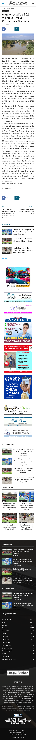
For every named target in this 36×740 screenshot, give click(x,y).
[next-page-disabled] (6, 257)
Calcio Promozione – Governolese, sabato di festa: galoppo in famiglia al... (23, 451)
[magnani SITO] (18, 313)
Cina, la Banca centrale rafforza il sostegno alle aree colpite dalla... (26, 527)
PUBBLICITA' (23, 721)
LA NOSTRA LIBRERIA (21, 722)
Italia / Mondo (11, 8)
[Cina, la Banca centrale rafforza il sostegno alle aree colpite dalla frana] (7, 250)
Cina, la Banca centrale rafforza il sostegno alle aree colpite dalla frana (22, 250)
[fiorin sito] (18, 425)
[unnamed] (18, 437)
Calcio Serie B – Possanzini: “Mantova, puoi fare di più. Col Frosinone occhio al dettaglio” (9, 213)
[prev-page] (3, 257)
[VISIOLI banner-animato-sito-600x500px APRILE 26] (18, 398)
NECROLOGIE (22, 719)
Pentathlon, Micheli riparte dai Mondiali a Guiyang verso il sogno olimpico (23, 232)
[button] (3, 3)
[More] (29, 29)
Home (3, 8)
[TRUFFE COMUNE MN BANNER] (18, 372)
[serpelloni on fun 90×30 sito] (18, 414)
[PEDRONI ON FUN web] (18, 302)
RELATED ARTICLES (8, 224)
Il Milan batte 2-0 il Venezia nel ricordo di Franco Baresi (9, 527)
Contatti (23, 730)
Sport (3, 501)
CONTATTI (12, 719)
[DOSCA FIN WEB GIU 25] (18, 342)
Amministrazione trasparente (18, 734)
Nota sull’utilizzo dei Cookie (17, 732)
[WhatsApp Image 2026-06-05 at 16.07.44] (18, 290)
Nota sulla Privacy (14, 730)
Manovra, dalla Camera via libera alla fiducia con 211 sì (26, 211)
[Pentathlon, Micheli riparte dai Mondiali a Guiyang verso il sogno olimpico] (7, 232)
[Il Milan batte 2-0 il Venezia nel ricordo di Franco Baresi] (7, 241)
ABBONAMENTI (11, 721)
